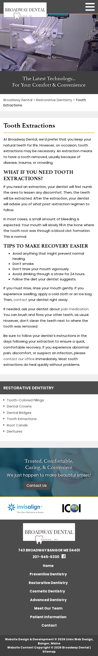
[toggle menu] (90, 7)
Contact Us (36, 485)
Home (48, 565)
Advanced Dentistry (48, 599)
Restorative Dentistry (28, 388)
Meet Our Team (48, 608)
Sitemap (49, 651)
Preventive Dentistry (48, 574)
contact (20, 299)
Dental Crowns (19, 406)
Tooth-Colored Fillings (25, 400)
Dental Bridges (19, 412)
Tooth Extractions (22, 418)
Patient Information (48, 617)
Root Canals (17, 425)
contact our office (19, 358)
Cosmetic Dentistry (47, 591)
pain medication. (75, 309)
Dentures (14, 431)
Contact (49, 625)
